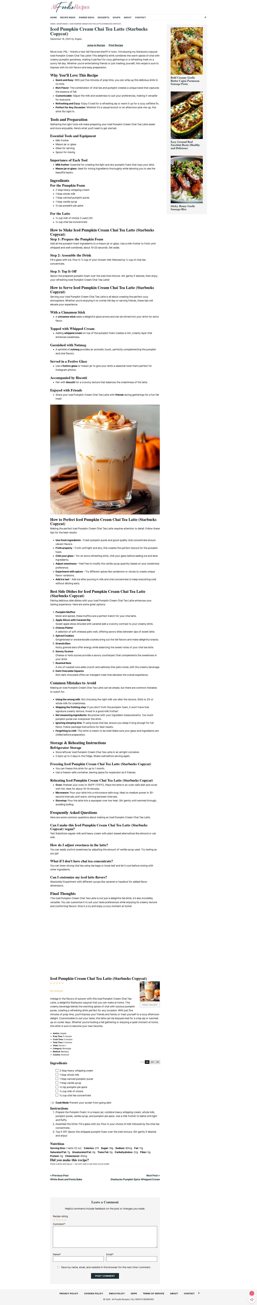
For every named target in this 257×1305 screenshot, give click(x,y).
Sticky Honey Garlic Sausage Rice (183, 207)
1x (147, 1062)
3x (157, 1062)
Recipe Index (62, 24)
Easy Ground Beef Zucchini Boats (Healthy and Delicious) (185, 145)
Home (52, 24)
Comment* (59, 1224)
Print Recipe (116, 45)
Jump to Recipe (96, 45)
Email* (110, 1254)
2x (152, 1062)
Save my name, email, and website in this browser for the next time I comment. (106, 1267)
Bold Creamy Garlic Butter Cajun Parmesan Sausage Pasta (185, 81)
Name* (57, 1254)
